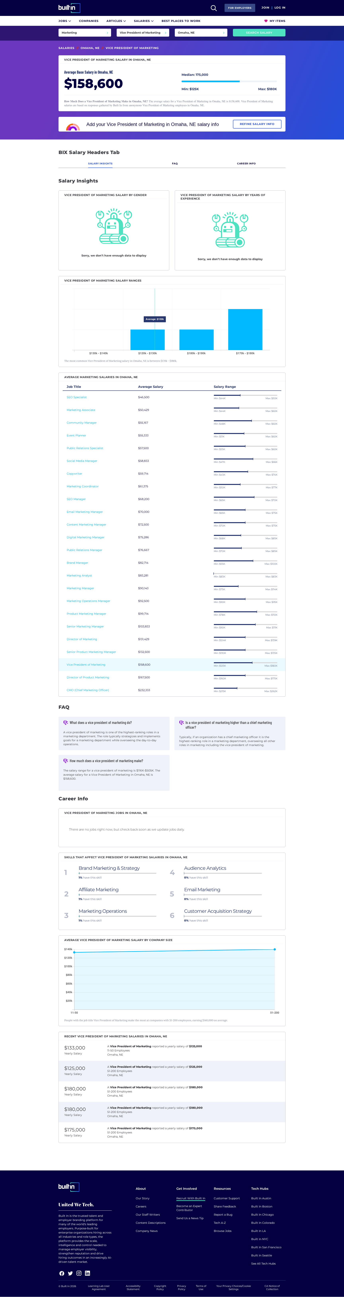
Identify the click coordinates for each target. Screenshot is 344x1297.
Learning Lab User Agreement (99, 1287)
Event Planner (76, 435)
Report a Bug (223, 1214)
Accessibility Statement (133, 1287)
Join (265, 7)
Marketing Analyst (79, 575)
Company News (147, 1231)
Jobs (63, 21)
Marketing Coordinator (83, 486)
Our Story (143, 1198)
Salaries (142, 21)
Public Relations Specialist (85, 448)
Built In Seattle (261, 1255)
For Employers (240, 7)
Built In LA (258, 1231)
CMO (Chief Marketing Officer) (88, 690)
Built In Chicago (262, 1214)
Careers (141, 1206)
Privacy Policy (181, 1287)
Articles (115, 21)
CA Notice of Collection (272, 1287)
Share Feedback (225, 1206)
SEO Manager (76, 499)
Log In (280, 7)
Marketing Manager (80, 588)
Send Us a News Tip (189, 1218)
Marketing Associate (81, 410)
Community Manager (82, 422)
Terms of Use (201, 1287)
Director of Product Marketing (88, 677)
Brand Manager (77, 563)
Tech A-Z (220, 1223)
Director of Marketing (82, 639)
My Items (277, 21)
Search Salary (259, 32)
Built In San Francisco (266, 1247)
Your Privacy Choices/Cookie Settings (233, 1287)
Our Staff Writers (148, 1214)
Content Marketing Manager (86, 524)
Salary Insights (100, 163)
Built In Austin (261, 1198)
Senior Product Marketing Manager (91, 652)
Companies (89, 21)
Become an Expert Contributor (189, 1208)
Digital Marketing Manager (86, 537)
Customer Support (227, 1198)
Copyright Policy (160, 1287)
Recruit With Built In (190, 1198)
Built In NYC (259, 1239)
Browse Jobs (223, 1231)
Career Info (246, 163)
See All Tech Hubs (263, 1263)
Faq (175, 163)
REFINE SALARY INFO (257, 124)
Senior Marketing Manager (85, 626)
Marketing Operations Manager (88, 601)
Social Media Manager (82, 461)
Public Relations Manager (84, 550)
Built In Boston (261, 1206)
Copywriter (74, 473)
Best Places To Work (181, 21)
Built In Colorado (263, 1223)
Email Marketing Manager (85, 512)
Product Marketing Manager (86, 613)
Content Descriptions (151, 1223)
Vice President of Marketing (86, 664)
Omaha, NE (90, 48)
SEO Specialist (77, 397)
